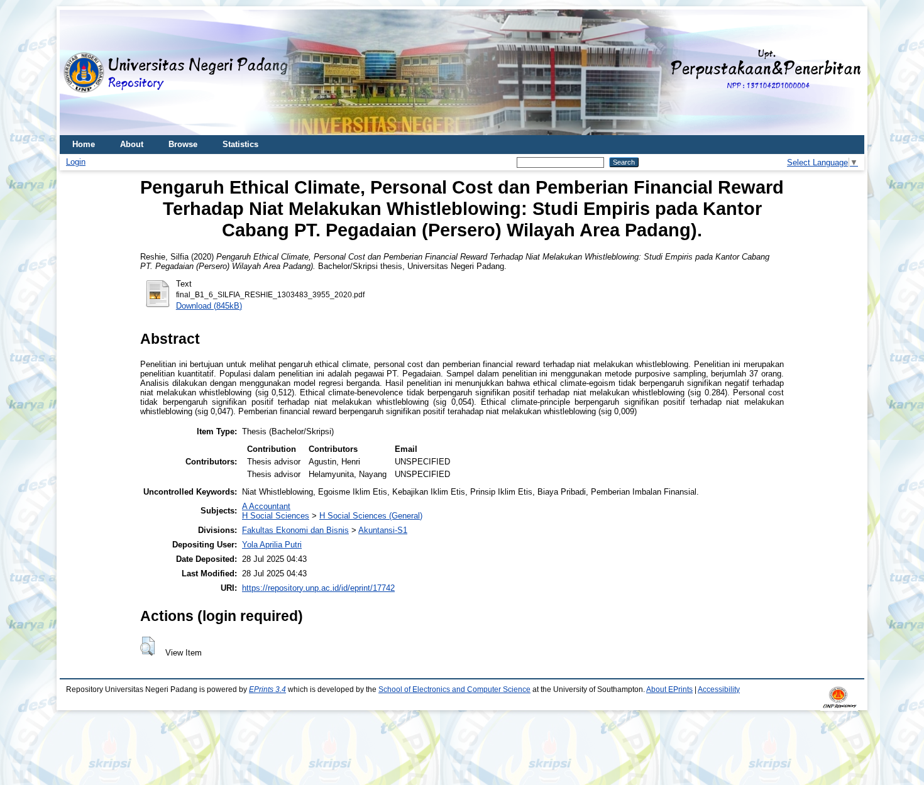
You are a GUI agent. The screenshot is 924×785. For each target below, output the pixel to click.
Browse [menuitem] (182, 144)
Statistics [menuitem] (240, 144)
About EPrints (669, 689)
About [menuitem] (131, 144)
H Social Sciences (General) (370, 515)
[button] (147, 646)
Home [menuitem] (83, 144)
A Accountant (266, 506)
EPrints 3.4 (267, 689)
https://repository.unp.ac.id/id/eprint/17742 (318, 588)
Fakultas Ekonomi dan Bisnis (295, 530)
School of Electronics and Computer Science (454, 689)
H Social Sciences (275, 515)
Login (75, 162)
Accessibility (719, 689)
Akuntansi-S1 (382, 530)
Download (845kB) (209, 305)
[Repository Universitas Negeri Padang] (78, 72)
